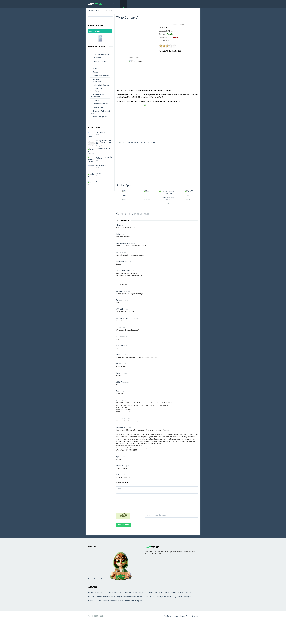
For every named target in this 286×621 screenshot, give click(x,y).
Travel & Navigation (100, 117)
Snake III (98, 173)
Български (127, 592)
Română (91, 601)
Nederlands (175, 592)
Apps (122, 4)
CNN (146, 195)
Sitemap (195, 616)
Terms (175, 616)
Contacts (167, 616)
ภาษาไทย (113, 601)
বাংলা (120, 592)
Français (91, 597)
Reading (96, 100)
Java (97, 11)
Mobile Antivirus (101, 165)
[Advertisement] (136, 39)
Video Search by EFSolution (168, 198)
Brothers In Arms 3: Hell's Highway (104, 157)
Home (108, 4)
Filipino (182, 592)
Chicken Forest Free (102, 132)
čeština (160, 592)
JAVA (95, 3)
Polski (180, 597)
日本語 (146, 597)
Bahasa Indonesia (129, 597)
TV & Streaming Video (147, 142)
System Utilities (98, 107)
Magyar (119, 597)
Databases (97, 58)
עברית (113, 597)
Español (98, 601)
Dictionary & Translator (101, 61)
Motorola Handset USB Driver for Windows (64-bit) (103, 142)
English (91, 592)
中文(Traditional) (151, 592)
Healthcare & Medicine (101, 76)
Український (129, 601)
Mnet (125, 195)
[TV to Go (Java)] (157, 121)
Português (187, 597)
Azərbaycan (113, 592)
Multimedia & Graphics (101, 85)
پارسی (174, 597)
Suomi (188, 592)
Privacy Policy (185, 616)
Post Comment (123, 525)
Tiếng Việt (138, 601)
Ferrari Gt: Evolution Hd (103, 149)
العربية (105, 592)
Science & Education (100, 104)
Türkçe (120, 601)
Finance (96, 68)
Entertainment (98, 65)
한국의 (152, 597)
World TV (189, 195)
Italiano (140, 597)
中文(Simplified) (137, 592)
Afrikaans (98, 592)
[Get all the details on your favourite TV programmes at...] (125, 191)
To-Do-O (99, 182)
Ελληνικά (106, 597)
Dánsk (167, 592)
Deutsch (99, 597)
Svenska (106, 601)
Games (115, 4)
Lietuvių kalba (161, 597)
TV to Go (170, 34)
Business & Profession (101, 54)
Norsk (169, 597)
